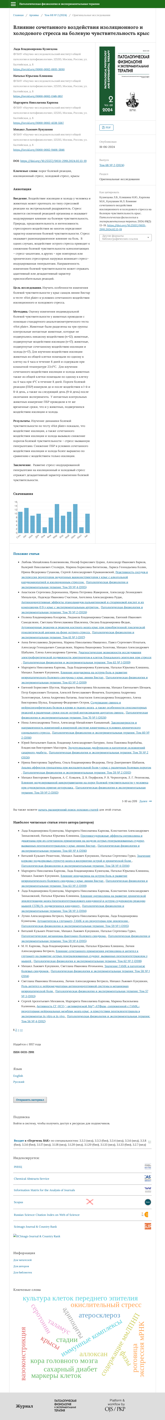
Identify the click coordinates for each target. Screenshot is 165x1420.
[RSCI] (145, 1216)
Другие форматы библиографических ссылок (120, 237)
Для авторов (21, 1266)
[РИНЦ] (148, 1168)
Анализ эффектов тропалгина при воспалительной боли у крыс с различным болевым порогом (86, 767)
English (18, 1076)
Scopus (18, 1202)
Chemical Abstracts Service (31, 1178)
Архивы (34, 15)
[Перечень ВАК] (149, 1142)
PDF (108, 127)
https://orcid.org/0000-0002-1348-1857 (38, 96)
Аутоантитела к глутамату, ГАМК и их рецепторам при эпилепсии (83, 921)
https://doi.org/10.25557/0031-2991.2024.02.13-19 (53, 161)
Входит (19, 1140)
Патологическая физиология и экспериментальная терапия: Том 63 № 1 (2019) (76, 662)
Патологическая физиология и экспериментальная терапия (59, 4)
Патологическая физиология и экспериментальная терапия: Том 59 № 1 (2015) (75, 926)
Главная (18, 15)
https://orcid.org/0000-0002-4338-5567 (38, 123)
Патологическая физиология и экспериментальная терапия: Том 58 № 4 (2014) (75, 866)
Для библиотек (22, 1272)
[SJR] (148, 1228)
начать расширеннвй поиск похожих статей (68, 809)
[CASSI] (148, 1180)
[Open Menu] (13, 4)
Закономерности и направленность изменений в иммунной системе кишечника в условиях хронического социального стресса (81, 727)
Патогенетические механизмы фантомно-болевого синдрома (63, 936)
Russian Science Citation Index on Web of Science (47, 1215)
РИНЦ (18, 1167)
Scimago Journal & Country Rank (35, 1226)
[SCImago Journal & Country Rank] (36, 1236)
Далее (143, 801)
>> (21, 1030)
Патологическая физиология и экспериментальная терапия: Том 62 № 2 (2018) (88, 961)
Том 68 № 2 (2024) (55, 15)
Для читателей (22, 1260)
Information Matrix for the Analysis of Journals (44, 1190)
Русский (18, 1082)
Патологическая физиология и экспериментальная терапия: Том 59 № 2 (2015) (77, 772)
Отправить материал (30, 1099)
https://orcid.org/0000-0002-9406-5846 (39, 149)
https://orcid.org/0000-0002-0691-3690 (39, 69)
